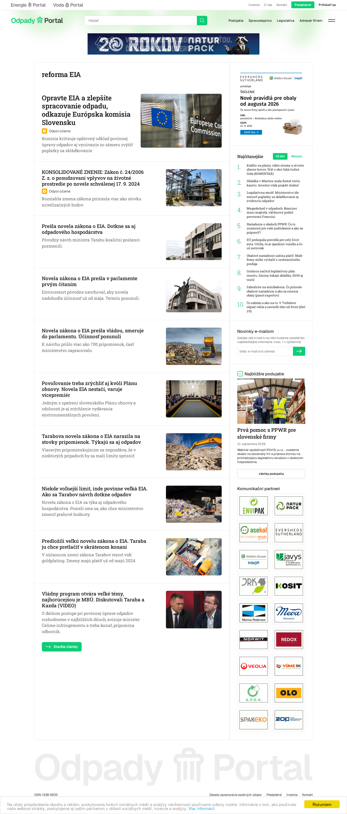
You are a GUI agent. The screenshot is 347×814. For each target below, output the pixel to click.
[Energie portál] (28, 5)
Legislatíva (285, 20)
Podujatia (236, 20)
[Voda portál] (68, 5)
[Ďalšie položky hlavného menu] (331, 20)
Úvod (37, 20)
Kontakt (281, 5)
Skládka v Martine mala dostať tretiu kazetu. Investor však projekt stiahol (273, 183)
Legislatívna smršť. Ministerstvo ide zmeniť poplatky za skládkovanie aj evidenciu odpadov (273, 197)
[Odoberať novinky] (299, 351)
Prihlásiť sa (327, 5)
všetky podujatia (271, 474)
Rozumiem (322, 804)
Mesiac (296, 156)
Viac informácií (201, 808)
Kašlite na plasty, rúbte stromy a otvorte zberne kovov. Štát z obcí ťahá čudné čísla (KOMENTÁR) (275, 169)
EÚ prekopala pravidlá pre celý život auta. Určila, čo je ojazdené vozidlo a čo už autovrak (274, 244)
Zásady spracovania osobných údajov (235, 795)
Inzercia (254, 5)
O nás (268, 5)
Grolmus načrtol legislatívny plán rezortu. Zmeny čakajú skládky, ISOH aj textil (275, 275)
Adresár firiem (311, 20)
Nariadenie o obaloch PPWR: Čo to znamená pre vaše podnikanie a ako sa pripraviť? (275, 228)
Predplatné (303, 5)
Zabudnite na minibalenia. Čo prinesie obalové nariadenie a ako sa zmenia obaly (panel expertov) (274, 291)
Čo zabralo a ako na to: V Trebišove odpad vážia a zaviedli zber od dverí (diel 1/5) (276, 307)
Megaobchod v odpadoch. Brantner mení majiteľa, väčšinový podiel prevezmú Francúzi (272, 212)
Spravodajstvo (260, 20)
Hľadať (202, 20)
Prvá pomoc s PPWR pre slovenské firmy (266, 433)
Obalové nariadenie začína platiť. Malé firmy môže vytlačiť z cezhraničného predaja (274, 260)
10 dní (280, 156)
